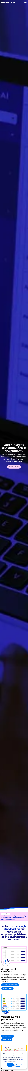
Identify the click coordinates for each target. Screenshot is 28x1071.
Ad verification (7, 1036)
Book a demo (14, 467)
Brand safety (7, 1039)
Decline (18, 1064)
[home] (8, 2)
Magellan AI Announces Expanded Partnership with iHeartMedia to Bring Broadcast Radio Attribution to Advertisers (13, 917)
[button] (25, 2)
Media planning (7, 988)
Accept (10, 1064)
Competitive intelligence (10, 985)
